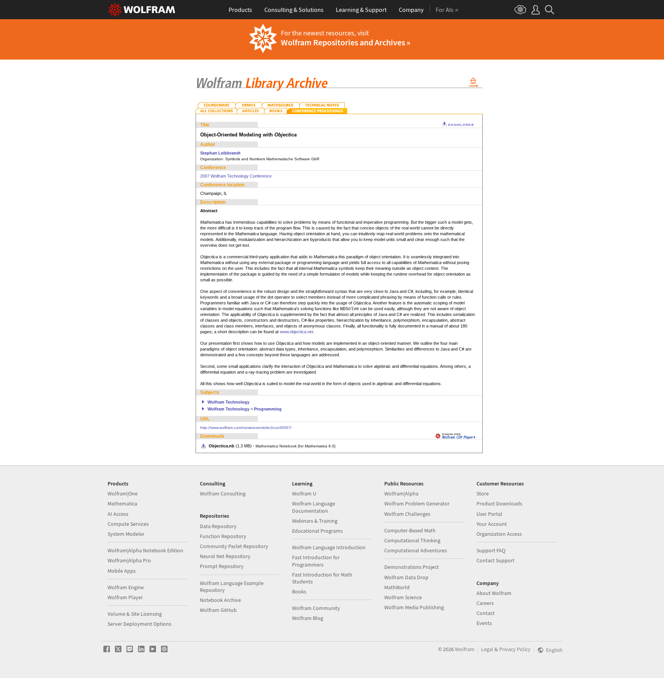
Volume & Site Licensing (135, 613)
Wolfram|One (123, 493)
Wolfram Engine (126, 587)
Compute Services (128, 523)
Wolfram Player (125, 597)
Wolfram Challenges (407, 513)
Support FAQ (490, 550)
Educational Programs (317, 530)
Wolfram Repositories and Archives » (345, 42)
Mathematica (122, 503)
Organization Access (499, 533)
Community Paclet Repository (234, 546)
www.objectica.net (296, 331)
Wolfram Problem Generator (417, 503)
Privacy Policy (515, 649)
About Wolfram (493, 593)
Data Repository (218, 526)
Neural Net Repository (225, 556)
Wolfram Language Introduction (328, 547)
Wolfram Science (403, 597)
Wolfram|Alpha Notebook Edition (145, 550)
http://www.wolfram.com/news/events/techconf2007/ (246, 427)
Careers (485, 603)
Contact (485, 613)
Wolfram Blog (307, 618)
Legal (487, 649)
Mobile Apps (122, 570)
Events (484, 623)
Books (299, 591)
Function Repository (223, 536)
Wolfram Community (316, 608)
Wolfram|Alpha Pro (129, 560)
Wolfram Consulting (223, 493)
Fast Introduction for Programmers (316, 561)
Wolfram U (304, 493)
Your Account (491, 523)
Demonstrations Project (411, 566)
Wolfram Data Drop (406, 577)
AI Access (118, 513)
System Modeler (126, 533)
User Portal (489, 513)
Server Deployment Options (139, 623)
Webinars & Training (314, 520)
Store (482, 493)
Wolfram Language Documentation (313, 507)
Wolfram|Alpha (401, 493)
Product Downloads (499, 503)
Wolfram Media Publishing (414, 607)
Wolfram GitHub (218, 610)
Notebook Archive (220, 600)
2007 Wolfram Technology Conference (236, 176)
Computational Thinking (412, 540)
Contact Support (495, 560)
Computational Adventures (415, 550)
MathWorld (397, 587)
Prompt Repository (222, 566)
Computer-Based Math (410, 530)
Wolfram (465, 649)
